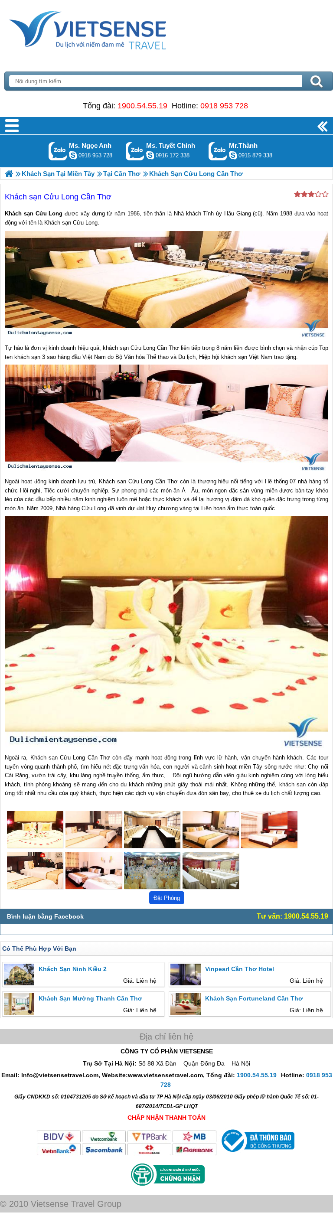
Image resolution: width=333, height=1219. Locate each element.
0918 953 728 (224, 105)
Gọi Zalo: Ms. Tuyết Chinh (135, 151)
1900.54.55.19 (142, 105)
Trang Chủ (109, 28)
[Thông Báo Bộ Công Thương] (257, 1154)
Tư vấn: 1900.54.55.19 (292, 916)
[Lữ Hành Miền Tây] (9, 173)
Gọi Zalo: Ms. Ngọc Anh (58, 151)
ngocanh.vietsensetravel (73, 155)
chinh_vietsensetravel (150, 155)
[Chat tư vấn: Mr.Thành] (233, 155)
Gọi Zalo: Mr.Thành (218, 151)
